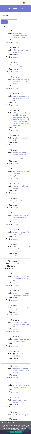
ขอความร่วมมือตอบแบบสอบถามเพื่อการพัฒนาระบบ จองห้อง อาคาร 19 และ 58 (21, 371)
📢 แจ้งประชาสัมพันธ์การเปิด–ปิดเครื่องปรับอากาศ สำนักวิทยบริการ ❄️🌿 (21, 98)
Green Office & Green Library (18, 263)
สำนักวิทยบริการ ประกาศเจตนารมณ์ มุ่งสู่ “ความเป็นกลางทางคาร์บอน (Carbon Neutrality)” (21, 249)
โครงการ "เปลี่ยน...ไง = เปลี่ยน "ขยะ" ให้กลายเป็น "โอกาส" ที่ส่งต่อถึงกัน (21, 324)
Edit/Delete (15, 42)
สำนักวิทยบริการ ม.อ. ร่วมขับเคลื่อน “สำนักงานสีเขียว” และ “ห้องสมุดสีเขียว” (21, 278)
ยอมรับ (11, 431)
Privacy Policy (18, 431)
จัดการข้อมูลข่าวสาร (15, 8)
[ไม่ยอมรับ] (29, 427)
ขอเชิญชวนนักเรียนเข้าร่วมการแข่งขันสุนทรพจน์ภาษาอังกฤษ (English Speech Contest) (20, 35)
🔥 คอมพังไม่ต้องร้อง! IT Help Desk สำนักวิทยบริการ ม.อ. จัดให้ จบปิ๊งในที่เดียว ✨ (21, 81)
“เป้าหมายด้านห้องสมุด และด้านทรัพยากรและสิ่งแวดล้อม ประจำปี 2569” (20, 217)
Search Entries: (5, 15)
